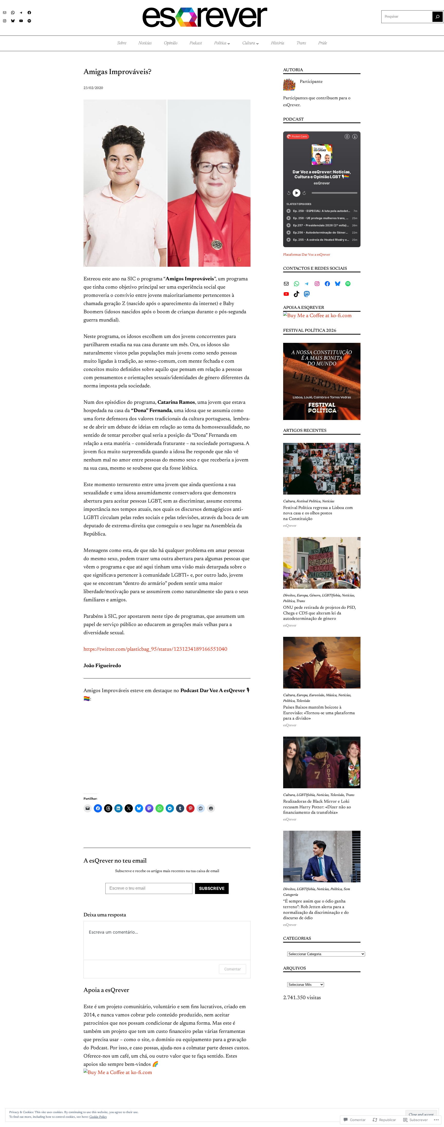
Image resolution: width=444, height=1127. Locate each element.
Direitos (289, 595)
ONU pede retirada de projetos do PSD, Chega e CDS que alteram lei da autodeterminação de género (319, 613)
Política (289, 601)
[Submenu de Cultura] (257, 43)
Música (331, 695)
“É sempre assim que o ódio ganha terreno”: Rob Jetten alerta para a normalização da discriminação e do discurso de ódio (316, 909)
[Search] (437, 17)
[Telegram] (21, 13)
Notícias (328, 501)
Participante (311, 82)
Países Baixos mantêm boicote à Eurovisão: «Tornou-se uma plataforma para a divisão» (319, 713)
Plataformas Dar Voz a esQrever (306, 255)
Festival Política (308, 501)
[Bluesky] (13, 21)
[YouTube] (21, 21)
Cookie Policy (98, 1117)
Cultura (289, 501)
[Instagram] (5, 21)
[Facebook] (29, 13)
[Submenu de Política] (228, 43)
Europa (302, 595)
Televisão (303, 701)
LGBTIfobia (331, 595)
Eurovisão (316, 695)
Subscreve (212, 888)
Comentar (232, 969)
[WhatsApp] (13, 13)
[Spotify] (29, 21)
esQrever (289, 526)
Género (314, 595)
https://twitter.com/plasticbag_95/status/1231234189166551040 (155, 649)
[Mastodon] (307, 294)
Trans (300, 601)
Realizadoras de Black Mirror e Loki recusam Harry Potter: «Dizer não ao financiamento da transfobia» (317, 807)
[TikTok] (296, 294)
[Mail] (5, 13)
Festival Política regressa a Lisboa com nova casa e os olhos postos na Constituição (318, 513)
